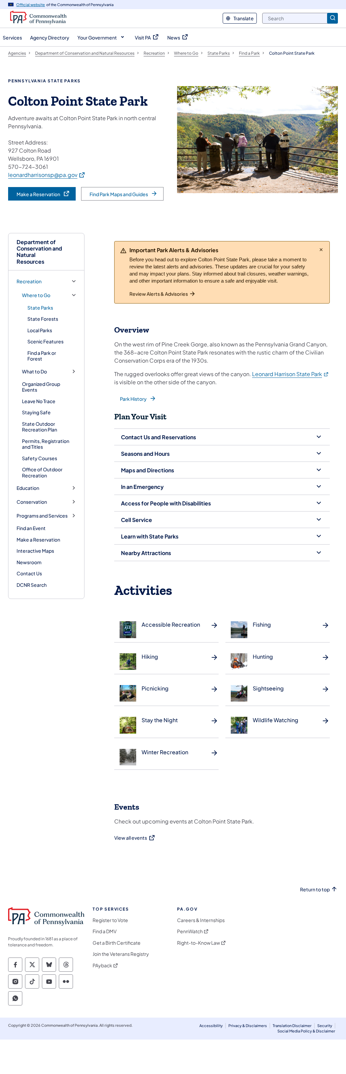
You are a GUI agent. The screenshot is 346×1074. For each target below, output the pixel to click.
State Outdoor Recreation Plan (39, 427)
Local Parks (39, 330)
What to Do (34, 371)
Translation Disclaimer (292, 1025)
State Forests (42, 319)
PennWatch (190, 931)
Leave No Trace (38, 401)
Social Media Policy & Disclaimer (306, 1031)
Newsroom (29, 562)
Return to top (315, 889)
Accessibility (211, 1025)
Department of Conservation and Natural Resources (39, 252)
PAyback (102, 965)
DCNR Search (32, 585)
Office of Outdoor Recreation (42, 472)
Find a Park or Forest (41, 356)
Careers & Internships (201, 920)
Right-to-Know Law (198, 943)
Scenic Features (45, 341)
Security (324, 1025)
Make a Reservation (38, 539)
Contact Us (29, 573)
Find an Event (31, 528)
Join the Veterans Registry (121, 954)
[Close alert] (321, 249)
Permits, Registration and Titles (45, 444)
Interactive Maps (35, 551)
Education (28, 488)
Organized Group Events (41, 387)
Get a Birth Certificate (117, 943)
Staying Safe (36, 412)
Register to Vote (110, 920)
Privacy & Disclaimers (247, 1025)
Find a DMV (105, 931)
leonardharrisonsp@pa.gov (46, 174)
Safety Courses (39, 458)
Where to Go (36, 295)
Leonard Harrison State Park (290, 373)
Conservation (32, 502)
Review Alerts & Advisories (158, 294)
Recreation (29, 281)
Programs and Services (42, 516)
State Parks (40, 308)
